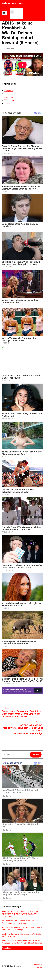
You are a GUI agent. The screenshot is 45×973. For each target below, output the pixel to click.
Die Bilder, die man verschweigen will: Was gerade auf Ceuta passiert (21, 935)
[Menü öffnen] (4, 13)
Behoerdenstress (12, 3)
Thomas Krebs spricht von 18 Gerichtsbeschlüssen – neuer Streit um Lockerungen (22, 928)
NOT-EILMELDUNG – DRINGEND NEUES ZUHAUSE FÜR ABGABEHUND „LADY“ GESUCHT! (20, 914)
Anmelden (6, 948)
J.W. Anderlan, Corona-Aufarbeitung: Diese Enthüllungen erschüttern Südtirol (18, 922)
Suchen (36, 754)
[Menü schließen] (12, 12)
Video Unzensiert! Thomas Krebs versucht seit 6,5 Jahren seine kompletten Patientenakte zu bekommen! (22, 942)
